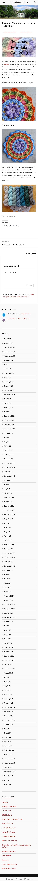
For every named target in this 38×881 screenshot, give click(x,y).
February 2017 (9, 596)
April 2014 (7, 742)
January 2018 (8, 549)
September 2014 (9, 720)
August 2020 (8, 433)
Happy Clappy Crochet (9, 864)
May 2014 (7, 737)
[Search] (33, 2)
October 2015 (9, 664)
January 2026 (8, 343)
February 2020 (9, 454)
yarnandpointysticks (9, 851)
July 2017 (7, 574)
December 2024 (9, 347)
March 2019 (8, 493)
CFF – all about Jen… (24, 318)
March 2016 (8, 643)
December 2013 (9, 759)
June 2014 (7, 733)
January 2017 (8, 600)
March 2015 (8, 694)
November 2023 (9, 356)
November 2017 (9, 557)
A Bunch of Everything (9, 841)
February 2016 (9, 647)
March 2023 (8, 369)
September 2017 (9, 566)
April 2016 (7, 639)
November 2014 (9, 712)
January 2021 (8, 412)
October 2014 (9, 716)
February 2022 (9, 382)
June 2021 (7, 399)
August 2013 (8, 776)
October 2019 (9, 472)
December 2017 (9, 553)
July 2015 (7, 677)
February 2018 (9, 544)
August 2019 (8, 480)
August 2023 (8, 360)
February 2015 (9, 699)
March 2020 (8, 450)
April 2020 (7, 446)
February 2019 (9, 497)
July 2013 (7, 780)
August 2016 (8, 622)
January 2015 (8, 703)
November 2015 (9, 660)
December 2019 (9, 463)
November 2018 (9, 510)
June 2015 (7, 682)
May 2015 (7, 686)
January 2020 (8, 459)
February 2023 (9, 373)
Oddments (5, 860)
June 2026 (7, 339)
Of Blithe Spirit (7, 815)
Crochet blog (6, 811)
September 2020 (9, 429)
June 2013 (7, 784)
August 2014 (8, 724)
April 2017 (7, 587)
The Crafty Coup (7, 823)
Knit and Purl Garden (9, 868)
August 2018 (8, 519)
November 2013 (9, 763)
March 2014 (8, 746)
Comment (29, 285)
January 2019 (8, 502)
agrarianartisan (26, 32)
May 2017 (7, 583)
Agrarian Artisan (19, 2)
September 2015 (9, 669)
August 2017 (8, 570)
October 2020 (9, 425)
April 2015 (7, 690)
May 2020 (7, 442)
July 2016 (7, 626)
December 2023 (9, 352)
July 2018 (7, 523)
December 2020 (9, 416)
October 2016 (9, 613)
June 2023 (7, 365)
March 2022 (8, 377)
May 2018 (7, 532)
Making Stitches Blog (9, 806)
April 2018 (7, 536)
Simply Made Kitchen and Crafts (12, 819)
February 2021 (9, 407)
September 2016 (9, 617)
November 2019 (9, 467)
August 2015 (8, 673)
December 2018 (9, 506)
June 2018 (7, 527)
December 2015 (9, 656)
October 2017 (9, 562)
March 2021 (8, 403)
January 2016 (8, 652)
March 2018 (8, 540)
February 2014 (9, 750)
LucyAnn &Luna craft (9, 836)
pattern (6, 64)
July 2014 (7, 729)
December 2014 (9, 707)
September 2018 (9, 514)
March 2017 (8, 592)
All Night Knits (7, 856)
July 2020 (7, 437)
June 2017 (7, 579)
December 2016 (9, 604)
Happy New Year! (26, 313)
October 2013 (9, 767)
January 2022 (8, 386)
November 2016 (9, 609)
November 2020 (9, 420)
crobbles (5, 802)
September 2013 (9, 771)
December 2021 (9, 390)
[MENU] (3, 2)
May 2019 (7, 489)
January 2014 (8, 754)
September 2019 (9, 476)
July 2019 (7, 484)
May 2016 (7, 634)
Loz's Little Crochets (8, 828)
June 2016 (7, 630)
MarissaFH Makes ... (8, 832)
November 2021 (9, 395)
